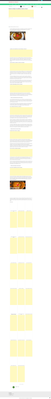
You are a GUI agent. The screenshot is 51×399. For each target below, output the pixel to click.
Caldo (21, 4)
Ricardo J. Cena (17, 386)
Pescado (24, 4)
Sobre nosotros (36, 4)
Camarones (27, 4)
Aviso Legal (10, 394)
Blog (33, 4)
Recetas (12, 4)
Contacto (41, 4)
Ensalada (16, 4)
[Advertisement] (21, 13)
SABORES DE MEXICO (13, 2)
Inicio (9, 4)
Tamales (31, 4)
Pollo (18, 4)
